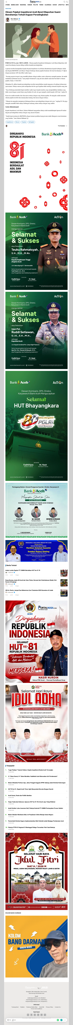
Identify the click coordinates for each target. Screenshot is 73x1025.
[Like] (8, 1020)
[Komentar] (13, 1020)
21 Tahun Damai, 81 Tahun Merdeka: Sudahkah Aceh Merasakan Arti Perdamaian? (32, 776)
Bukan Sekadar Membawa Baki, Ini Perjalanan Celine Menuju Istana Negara (30, 815)
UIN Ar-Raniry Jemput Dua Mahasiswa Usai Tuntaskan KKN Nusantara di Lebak (29, 590)
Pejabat (24, 122)
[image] (64, 573)
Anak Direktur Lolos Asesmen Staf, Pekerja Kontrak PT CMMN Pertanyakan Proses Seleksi (35, 808)
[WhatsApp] (58, 1020)
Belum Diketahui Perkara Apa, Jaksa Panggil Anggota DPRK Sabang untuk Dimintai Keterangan (36, 783)
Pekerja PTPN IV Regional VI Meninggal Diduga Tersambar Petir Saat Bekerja (31, 827)
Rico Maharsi (14, 19)
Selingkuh (31, 122)
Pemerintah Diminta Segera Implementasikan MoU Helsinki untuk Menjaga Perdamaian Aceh (36, 821)
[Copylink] (61, 1020)
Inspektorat (9, 122)
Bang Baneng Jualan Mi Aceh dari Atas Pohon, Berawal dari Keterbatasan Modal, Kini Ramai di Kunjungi (31, 581)
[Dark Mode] (67, 2)
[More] (58, 575)
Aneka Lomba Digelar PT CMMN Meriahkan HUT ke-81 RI (22, 570)
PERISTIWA (8, 8)
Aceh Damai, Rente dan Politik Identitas (20, 795)
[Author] (8, 20)
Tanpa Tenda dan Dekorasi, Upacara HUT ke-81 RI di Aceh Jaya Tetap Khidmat (31, 802)
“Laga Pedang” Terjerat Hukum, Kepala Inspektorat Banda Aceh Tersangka (30, 770)
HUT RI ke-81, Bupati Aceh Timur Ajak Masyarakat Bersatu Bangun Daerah (30, 789)
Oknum (17, 122)
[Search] (64, 2)
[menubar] (6, 2)
